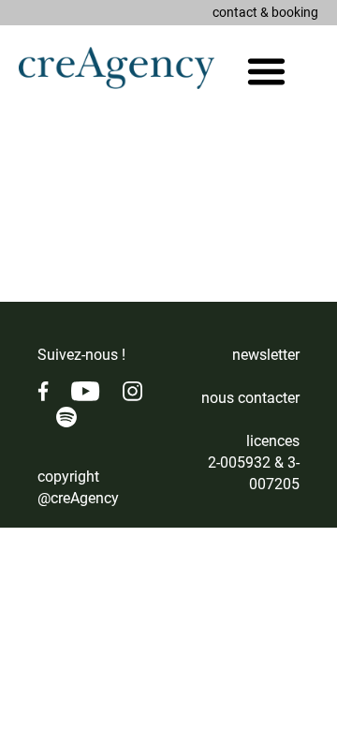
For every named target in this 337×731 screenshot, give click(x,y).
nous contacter (250, 398)
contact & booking (265, 12)
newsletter (266, 355)
